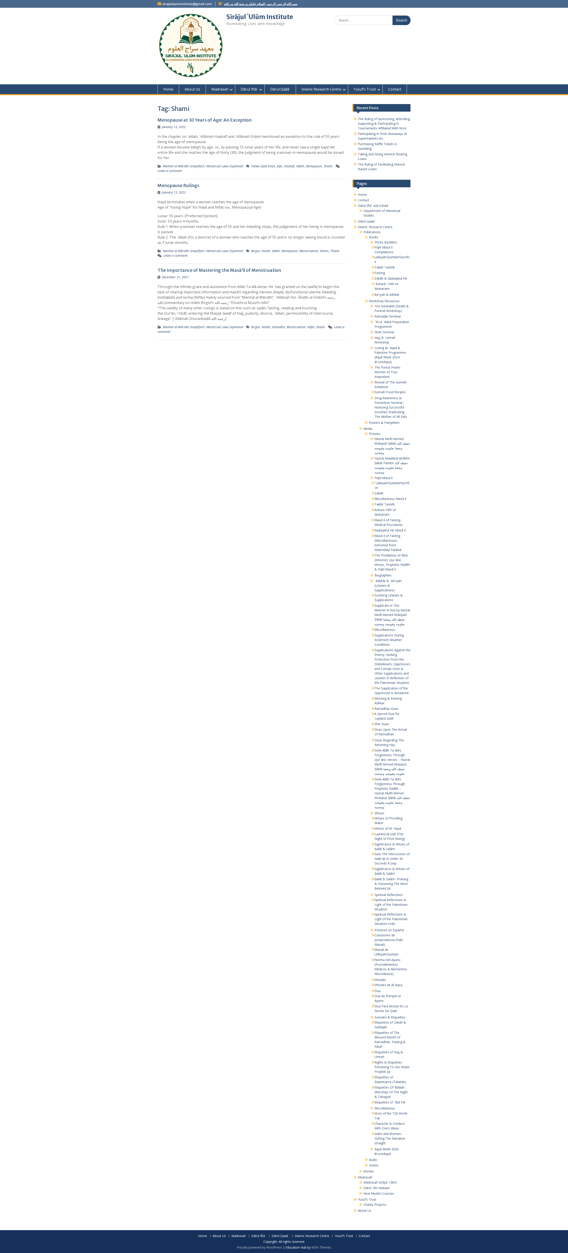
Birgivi (255, 251)
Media (367, 428)
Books (373, 237)
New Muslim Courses (378, 1193)
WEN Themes (321, 1247)
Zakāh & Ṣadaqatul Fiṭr (391, 278)
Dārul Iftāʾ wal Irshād (373, 205)
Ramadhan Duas (386, 708)
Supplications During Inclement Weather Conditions (389, 640)
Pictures (375, 434)
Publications (372, 232)
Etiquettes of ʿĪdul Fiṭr (390, 1102)
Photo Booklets (386, 242)
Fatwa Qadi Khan (263, 166)
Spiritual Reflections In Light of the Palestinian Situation (391, 904)
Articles (368, 1171)
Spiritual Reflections (389, 895)
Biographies (383, 575)
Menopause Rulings (178, 185)
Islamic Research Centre (321, 89)
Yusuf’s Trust (365, 89)
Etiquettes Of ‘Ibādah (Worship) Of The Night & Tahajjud (391, 1092)
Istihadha (278, 327)
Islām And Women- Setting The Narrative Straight (390, 1138)
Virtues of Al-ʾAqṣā (388, 828)
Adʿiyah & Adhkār (387, 294)
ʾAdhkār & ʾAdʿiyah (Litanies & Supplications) (388, 585)
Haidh (266, 251)
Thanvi (334, 251)
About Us (192, 89)
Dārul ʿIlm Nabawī (376, 1188)
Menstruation (308, 251)
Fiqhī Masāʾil (383, 478)
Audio (373, 1160)
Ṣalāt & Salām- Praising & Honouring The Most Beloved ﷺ (391, 883)
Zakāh (379, 493)
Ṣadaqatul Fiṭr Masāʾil (390, 530)
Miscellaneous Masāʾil (390, 499)
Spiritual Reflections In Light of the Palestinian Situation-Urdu (391, 919)
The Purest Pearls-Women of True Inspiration (388, 372)
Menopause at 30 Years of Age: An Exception (205, 120)
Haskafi (289, 166)
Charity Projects (374, 1204)
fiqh (279, 166)
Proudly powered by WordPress (259, 1247)
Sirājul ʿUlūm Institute (259, 17)
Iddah (300, 166)
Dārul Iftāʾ (249, 89)
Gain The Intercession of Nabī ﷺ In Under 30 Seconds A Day (392, 858)
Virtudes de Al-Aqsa (388, 985)
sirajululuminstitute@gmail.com (187, 4)
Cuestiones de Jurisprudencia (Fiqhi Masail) (389, 940)
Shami (328, 166)
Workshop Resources (384, 301)
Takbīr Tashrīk (385, 267)
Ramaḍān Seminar (388, 316)
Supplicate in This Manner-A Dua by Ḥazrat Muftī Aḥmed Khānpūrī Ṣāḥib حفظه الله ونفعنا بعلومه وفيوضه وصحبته (392, 614)
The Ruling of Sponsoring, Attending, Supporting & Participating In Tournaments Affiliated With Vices (384, 123)
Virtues (379, 813)
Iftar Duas (382, 724)
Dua (378, 991)
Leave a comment (170, 171)
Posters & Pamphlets (384, 422)
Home (168, 89)
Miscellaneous (385, 629)
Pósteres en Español (389, 930)
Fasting (380, 273)
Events (374, 1165)
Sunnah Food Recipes (390, 392)
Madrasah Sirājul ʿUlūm (380, 1182)
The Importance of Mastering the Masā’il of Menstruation (219, 270)
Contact (394, 89)
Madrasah (219, 89)
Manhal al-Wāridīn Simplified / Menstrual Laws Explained (203, 166)
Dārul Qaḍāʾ (280, 89)
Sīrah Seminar (384, 332)
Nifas (310, 327)
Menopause (314, 166)
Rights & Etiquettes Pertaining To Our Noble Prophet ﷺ (392, 1067)
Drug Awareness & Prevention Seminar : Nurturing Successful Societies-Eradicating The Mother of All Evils (391, 407)
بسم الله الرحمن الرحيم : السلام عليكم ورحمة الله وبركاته (261, 4)
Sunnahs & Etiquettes (390, 1017)
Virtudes (380, 980)
